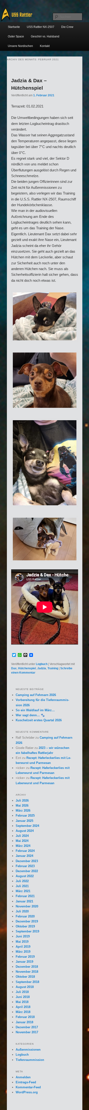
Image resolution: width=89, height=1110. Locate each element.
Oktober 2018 (25, 976)
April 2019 (23, 946)
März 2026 (23, 810)
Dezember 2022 (27, 871)
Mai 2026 (22, 805)
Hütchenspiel (27, 668)
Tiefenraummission (30, 1060)
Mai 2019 (22, 941)
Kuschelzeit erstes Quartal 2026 (39, 720)
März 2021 (23, 891)
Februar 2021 (25, 896)
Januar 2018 (24, 1022)
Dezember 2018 (27, 966)
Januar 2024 (24, 856)
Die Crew (67, 27)
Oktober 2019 (25, 926)
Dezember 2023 (27, 861)
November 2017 (27, 1032)
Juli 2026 (22, 800)
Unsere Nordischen (20, 46)
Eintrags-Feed (26, 1082)
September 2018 (27, 982)
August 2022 (25, 876)
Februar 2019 (25, 956)
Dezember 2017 (27, 1027)
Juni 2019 (23, 936)
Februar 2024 (25, 851)
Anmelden (23, 1077)
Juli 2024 (22, 836)
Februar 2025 (25, 815)
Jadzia (41, 668)
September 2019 (27, 931)
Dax (14, 668)
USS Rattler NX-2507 (40, 27)
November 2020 (27, 906)
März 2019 (23, 951)
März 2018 (23, 1012)
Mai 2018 (22, 1002)
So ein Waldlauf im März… (35, 710)
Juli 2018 (22, 992)
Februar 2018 (25, 1017)
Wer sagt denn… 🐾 (30, 715)
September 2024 (27, 826)
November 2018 (27, 971)
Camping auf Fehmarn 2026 (36, 695)
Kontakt (45, 46)
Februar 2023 (25, 866)
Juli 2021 (22, 886)
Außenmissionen (28, 1049)
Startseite (14, 27)
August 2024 (25, 831)
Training (52, 668)
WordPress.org (27, 1092)
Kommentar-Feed (28, 1087)
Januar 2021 (24, 901)
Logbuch (41, 664)
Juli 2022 (22, 881)
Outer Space (16, 36)
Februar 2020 (25, 916)
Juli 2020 (22, 911)
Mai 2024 (22, 841)
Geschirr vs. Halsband (45, 36)
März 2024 (23, 846)
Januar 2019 (24, 961)
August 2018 (25, 987)
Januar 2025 (24, 821)
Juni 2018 (23, 997)
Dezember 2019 (27, 921)
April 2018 (23, 1007)
